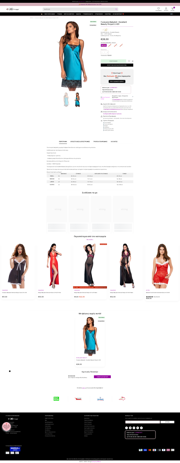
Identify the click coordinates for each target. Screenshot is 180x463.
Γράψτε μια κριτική (102, 377)
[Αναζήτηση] (80, 9)
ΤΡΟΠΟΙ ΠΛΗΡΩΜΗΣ (100, 141)
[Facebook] (126, 428)
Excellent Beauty (114, 32)
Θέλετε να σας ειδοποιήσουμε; (117, 65)
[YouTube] (137, 428)
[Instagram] (130, 428)
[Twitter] (141, 428)
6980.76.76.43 (11, 431)
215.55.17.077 (11, 430)
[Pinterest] (134, 428)
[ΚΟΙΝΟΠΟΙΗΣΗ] (132, 61)
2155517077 (82, 1)
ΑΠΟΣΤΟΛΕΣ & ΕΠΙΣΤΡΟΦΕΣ (80, 141)
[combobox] (78, 9)
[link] (57, 227)
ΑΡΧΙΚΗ (31, 18)
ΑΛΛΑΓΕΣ (114, 141)
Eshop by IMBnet (96, 461)
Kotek (148, 290)
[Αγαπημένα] (129, 61)
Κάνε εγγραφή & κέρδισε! (117, 81)
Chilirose (5, 290)
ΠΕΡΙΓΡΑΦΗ (63, 141)
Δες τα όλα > (90, 239)
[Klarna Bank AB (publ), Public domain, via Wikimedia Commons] (106, 98)
